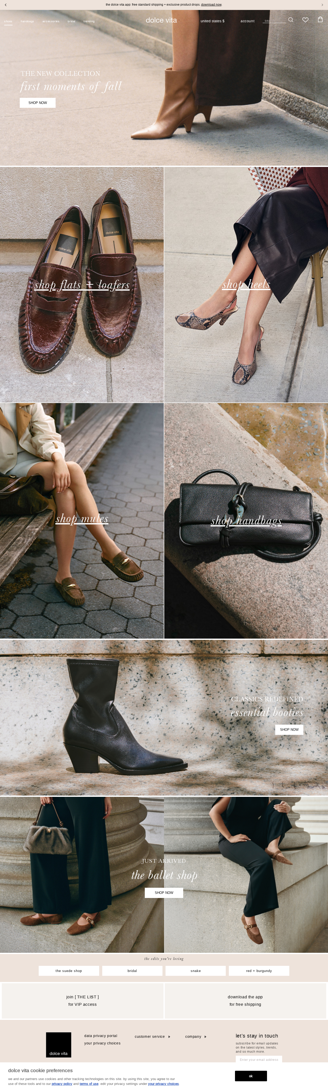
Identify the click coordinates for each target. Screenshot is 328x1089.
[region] (164, 1075)
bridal (132, 971)
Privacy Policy (62, 1084)
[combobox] (215, 21)
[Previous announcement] (5, 5)
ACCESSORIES (51, 21)
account (247, 21)
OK (251, 1076)
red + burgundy (259, 971)
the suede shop (69, 971)
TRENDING (89, 21)
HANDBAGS (27, 21)
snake (196, 971)
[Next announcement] (322, 5)
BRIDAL (71, 21)
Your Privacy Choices (102, 1043)
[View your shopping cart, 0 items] (320, 19)
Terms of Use (89, 1084)
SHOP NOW (37, 103)
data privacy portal (100, 1035)
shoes (8, 21)
